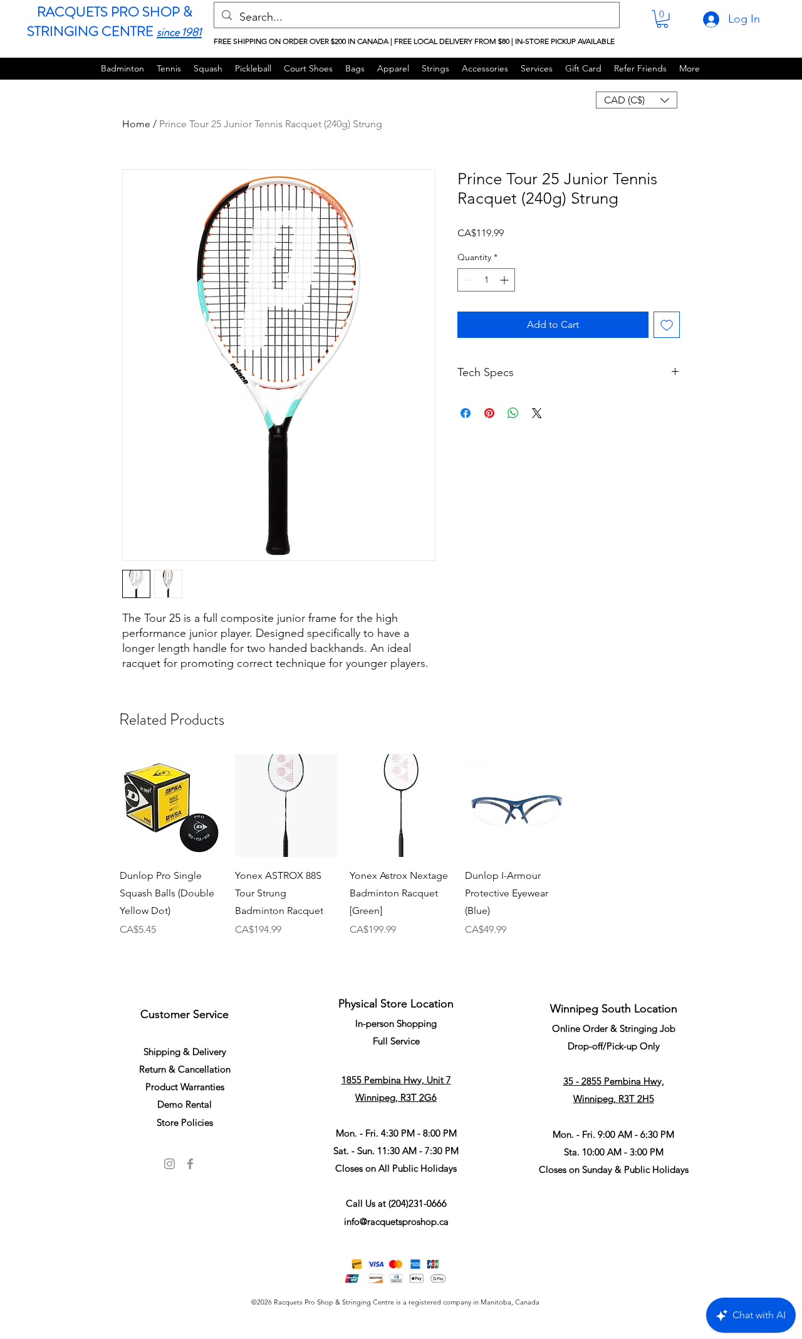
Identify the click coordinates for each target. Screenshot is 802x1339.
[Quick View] (171, 805)
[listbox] (636, 100)
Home (136, 124)
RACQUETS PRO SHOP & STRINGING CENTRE (109, 21)
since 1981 (179, 32)
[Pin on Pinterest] (489, 413)
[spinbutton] (486, 280)
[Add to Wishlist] (667, 325)
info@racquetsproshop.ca (396, 1221)
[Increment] (505, 280)
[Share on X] (536, 413)
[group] (401, 862)
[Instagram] (169, 1164)
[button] (662, 19)
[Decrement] (467, 280)
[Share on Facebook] (465, 413)
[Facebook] (190, 1164)
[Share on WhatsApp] (513, 413)
